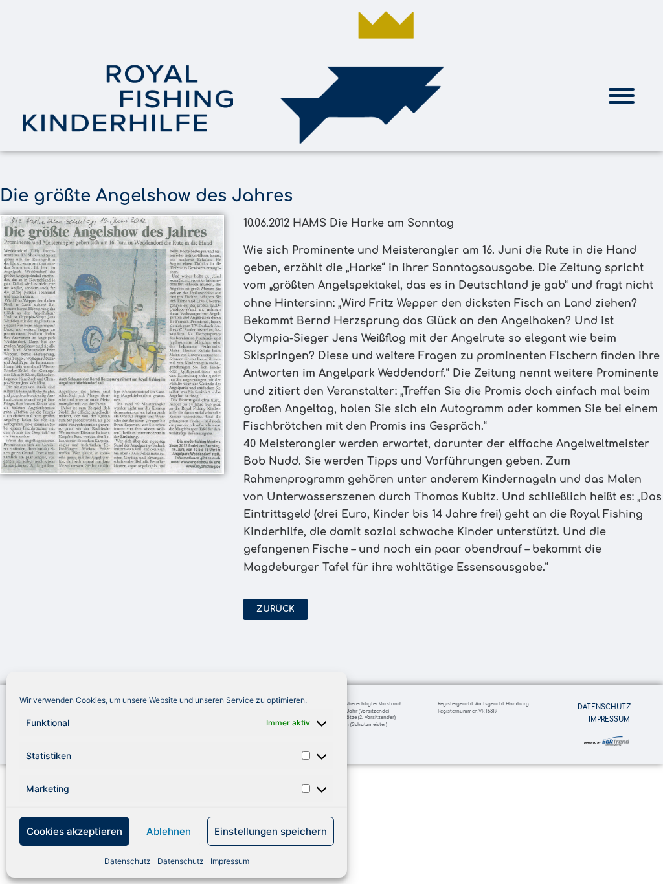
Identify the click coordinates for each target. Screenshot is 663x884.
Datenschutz (127, 861)
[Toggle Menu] (622, 96)
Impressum (229, 861)
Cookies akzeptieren (74, 831)
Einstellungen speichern (270, 831)
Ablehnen (168, 831)
